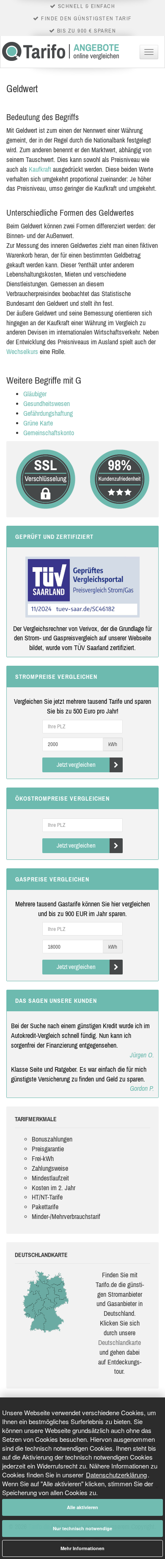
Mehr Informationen (82, 1548)
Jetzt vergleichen (76, 764)
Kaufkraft (40, 169)
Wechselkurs (22, 351)
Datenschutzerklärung (116, 1474)
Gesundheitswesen (46, 403)
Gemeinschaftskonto (48, 432)
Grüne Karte (38, 423)
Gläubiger (35, 394)
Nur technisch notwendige (82, 1528)
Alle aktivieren (82, 1507)
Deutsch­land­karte (119, 1342)
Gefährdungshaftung (48, 413)
